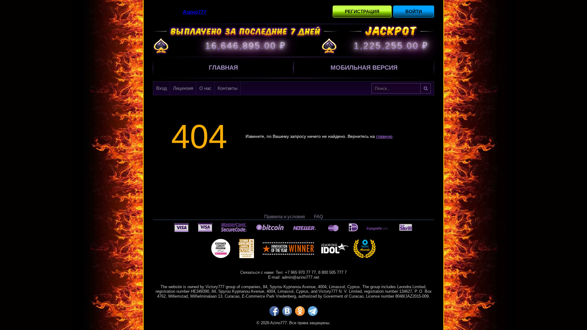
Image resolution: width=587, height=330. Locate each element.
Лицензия (183, 88)
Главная (223, 67)
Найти (425, 88)
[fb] (274, 311)
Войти (413, 11)
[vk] (287, 311)
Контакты (228, 88)
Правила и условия (284, 216)
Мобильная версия (363, 67)
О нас (205, 88)
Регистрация (362, 11)
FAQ (318, 216)
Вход (161, 88)
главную (384, 136)
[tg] (313, 311)
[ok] (300, 311)
